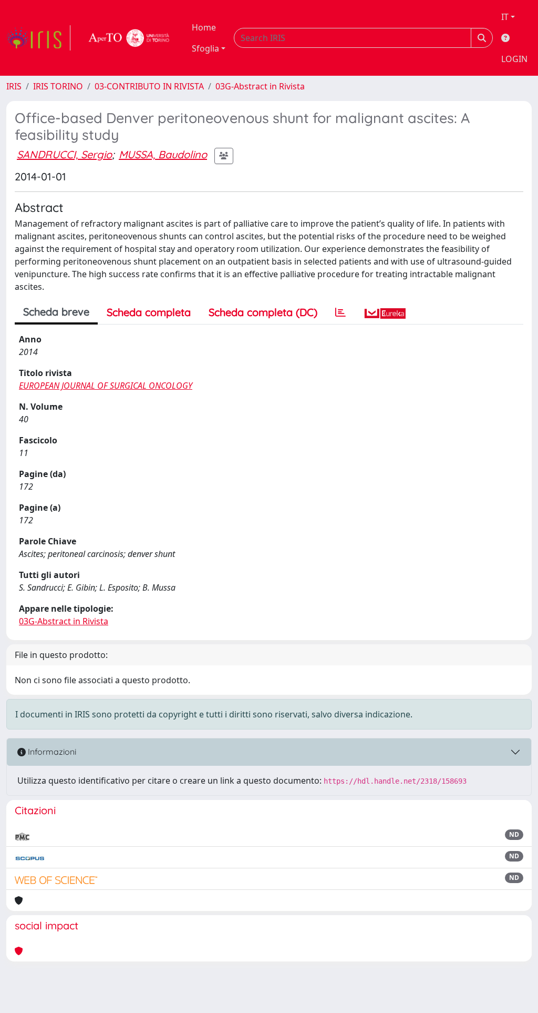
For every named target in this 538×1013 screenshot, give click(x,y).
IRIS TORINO (58, 86)
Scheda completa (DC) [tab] (263, 312)
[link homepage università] (129, 37)
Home (204, 27)
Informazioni (51, 751)
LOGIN (514, 59)
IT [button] (505, 17)
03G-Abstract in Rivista (260, 86)
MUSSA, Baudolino (163, 154)
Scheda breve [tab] (56, 311)
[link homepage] (38, 37)
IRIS (14, 86)
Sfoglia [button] (205, 48)
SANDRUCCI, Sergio (64, 154)
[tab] (340, 312)
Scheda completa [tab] (149, 312)
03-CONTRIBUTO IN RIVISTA (149, 86)
